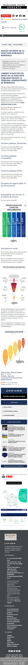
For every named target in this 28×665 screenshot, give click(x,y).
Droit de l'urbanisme (13, 620)
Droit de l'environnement (14, 625)
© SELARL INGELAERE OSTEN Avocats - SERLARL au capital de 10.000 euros (14, 656)
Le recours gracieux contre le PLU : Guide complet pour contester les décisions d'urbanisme (16, 449)
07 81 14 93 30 (14, 390)
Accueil (4, 44)
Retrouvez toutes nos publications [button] (14, 466)
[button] (6, 15)
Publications (10, 637)
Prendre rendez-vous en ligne (14, 396)
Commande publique (9, 415)
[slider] (4, 382)
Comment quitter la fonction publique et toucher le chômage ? (16, 461)
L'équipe (9, 635)
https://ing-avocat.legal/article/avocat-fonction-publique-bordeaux (11, 377)
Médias (9, 641)
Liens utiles (10, 642)
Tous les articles (17, 44)
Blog (10, 44)
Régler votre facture (13, 644)
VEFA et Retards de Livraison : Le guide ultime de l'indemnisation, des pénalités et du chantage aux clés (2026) (16, 429)
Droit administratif (12, 609)
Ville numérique (12, 627)
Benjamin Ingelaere (16, 372)
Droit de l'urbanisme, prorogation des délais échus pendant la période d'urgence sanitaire (17, 456)
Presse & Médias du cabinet (11, 411)
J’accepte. (22, 664)
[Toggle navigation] (2, 35)
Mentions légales (12, 646)
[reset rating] (12, 384)
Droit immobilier (12, 618)
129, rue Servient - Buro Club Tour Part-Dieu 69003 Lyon (14, 563)
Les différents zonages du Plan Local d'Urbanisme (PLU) (16, 435)
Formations (10, 629)
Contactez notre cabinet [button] (14, 483)
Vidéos (9, 639)
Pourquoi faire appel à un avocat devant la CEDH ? (16, 442)
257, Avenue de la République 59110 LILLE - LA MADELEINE (15, 572)
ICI (18, 148)
